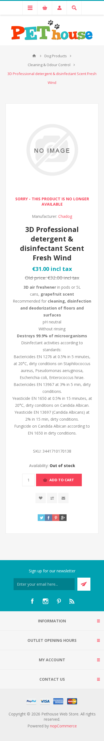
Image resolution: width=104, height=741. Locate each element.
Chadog (65, 216)
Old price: (35, 278)
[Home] (34, 55)
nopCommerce (63, 725)
